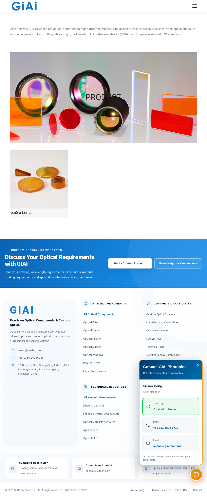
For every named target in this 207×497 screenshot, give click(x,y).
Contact (197, 490)
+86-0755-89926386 (31, 357)
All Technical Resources (99, 397)
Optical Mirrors (92, 346)
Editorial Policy (158, 490)
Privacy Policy (137, 490)
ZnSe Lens (21, 212)
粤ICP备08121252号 (76, 490)
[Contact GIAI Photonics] (196, 474)
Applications (90, 430)
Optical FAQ (90, 438)
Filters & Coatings (94, 405)
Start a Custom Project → (130, 263)
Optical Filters (91, 322)
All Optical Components (99, 314)
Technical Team (155, 346)
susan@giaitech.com (30, 350)
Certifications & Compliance (163, 354)
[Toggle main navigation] (194, 6)
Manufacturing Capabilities (162, 322)
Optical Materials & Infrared (99, 421)
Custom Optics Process (160, 314)
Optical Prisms (92, 338)
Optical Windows (93, 354)
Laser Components (94, 371)
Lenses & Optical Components (101, 413)
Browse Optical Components (178, 263)
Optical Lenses (92, 330)
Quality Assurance (157, 330)
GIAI (22, 310)
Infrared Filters (91, 362)
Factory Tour (153, 338)
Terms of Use (180, 490)
